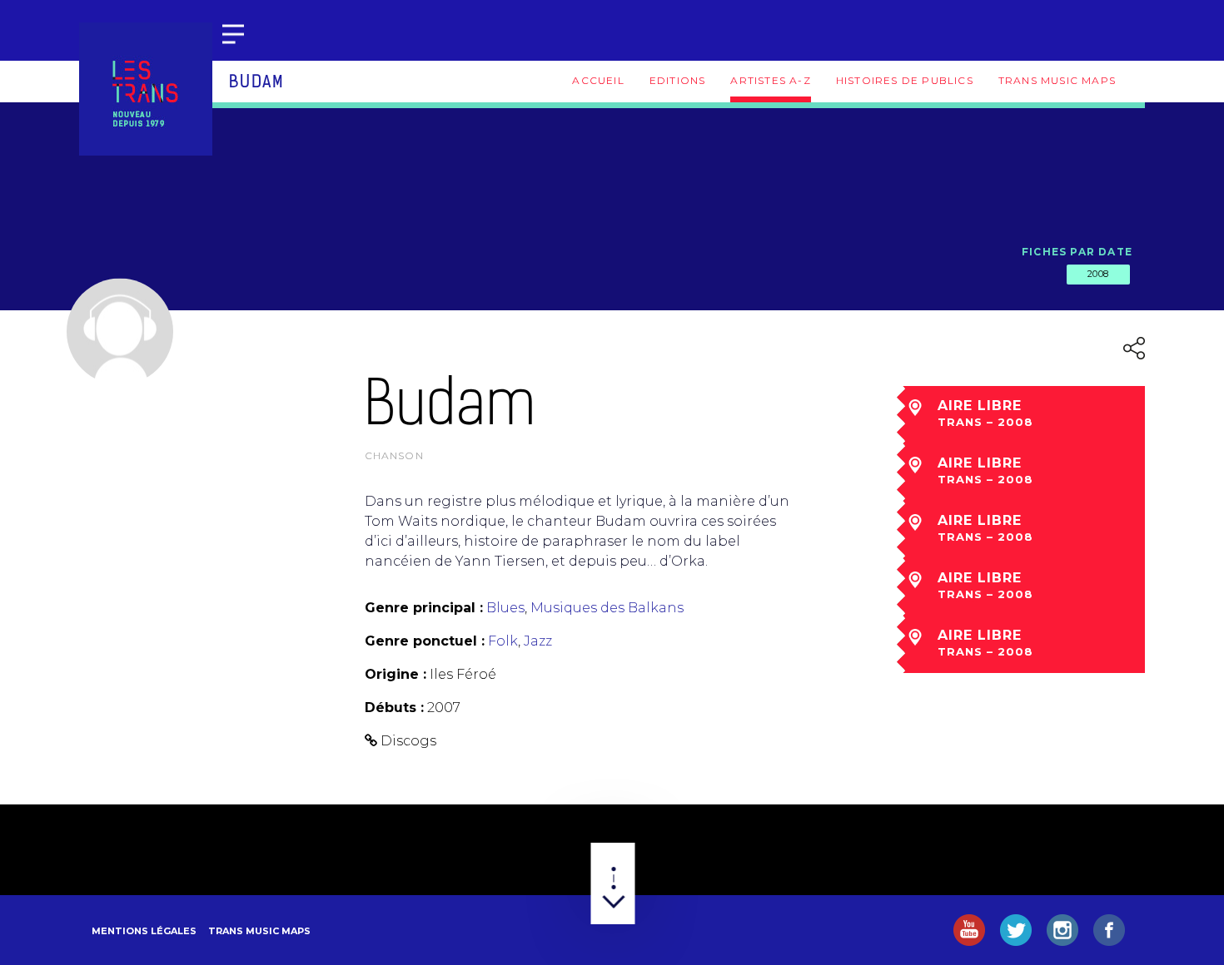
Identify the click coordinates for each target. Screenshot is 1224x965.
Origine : (395, 674)
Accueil (598, 80)
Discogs (408, 741)
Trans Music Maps (1057, 80)
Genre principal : (424, 608)
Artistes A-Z (770, 80)
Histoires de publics (904, 80)
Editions (677, 80)
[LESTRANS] (145, 89)
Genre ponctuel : (425, 641)
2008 (1098, 274)
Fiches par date (1077, 251)
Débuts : (394, 707)
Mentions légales (144, 931)
